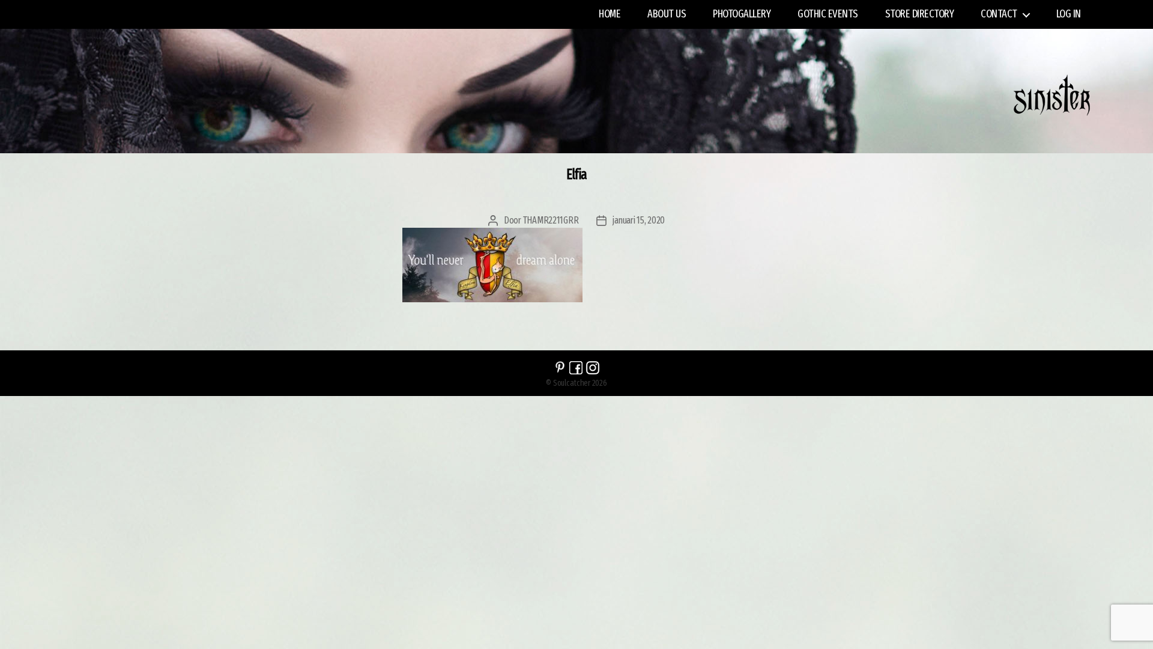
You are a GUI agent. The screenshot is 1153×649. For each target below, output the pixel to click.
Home (609, 14)
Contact (999, 14)
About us (666, 14)
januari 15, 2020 (639, 220)
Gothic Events (827, 14)
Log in (1068, 14)
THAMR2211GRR (551, 220)
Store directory (919, 14)
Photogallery (741, 14)
